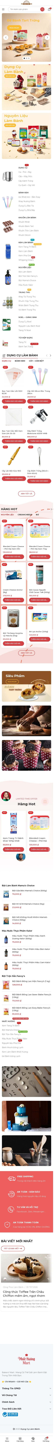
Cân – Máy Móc (25, 176)
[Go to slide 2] (26, 58)
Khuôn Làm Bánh (27, 217)
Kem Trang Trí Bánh (30, 246)
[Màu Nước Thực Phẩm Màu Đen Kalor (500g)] (6, 953)
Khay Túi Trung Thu (27, 297)
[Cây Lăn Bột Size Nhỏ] (14, 457)
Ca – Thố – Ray (25, 172)
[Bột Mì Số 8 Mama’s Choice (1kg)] (6, 907)
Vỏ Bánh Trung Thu (27, 310)
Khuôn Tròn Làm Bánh (29, 230)
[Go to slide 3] (28, 58)
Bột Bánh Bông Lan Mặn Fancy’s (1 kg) (31, 981)
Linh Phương (13, 1279)
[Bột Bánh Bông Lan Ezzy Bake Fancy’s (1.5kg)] (6, 1011)
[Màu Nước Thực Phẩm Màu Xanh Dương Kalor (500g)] (6, 939)
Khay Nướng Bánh (27, 201)
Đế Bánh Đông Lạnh (11, 1056)
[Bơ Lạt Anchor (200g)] (39, 617)
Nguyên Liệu (26, 267)
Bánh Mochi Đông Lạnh (12, 1047)
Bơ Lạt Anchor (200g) (38, 631)
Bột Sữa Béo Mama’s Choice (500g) (29, 890)
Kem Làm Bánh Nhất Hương (15, 1052)
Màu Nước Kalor (26, 285)
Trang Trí (22, 342)
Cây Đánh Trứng (26, 181)
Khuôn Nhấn (24, 222)
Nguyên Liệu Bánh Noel (29, 326)
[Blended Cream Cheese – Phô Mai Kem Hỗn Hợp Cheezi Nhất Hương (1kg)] (13, 531)
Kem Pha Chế (25, 255)
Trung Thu (25, 292)
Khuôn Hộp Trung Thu (28, 301)
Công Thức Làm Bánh (13, 1287)
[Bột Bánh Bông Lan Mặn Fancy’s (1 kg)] (6, 985)
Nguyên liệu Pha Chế (11, 1042)
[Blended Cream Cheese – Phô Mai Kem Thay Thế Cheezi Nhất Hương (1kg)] (39, 531)
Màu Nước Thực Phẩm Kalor (17, 931)
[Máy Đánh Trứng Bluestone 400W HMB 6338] (39, 417)
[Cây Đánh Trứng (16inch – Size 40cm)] (39, 457)
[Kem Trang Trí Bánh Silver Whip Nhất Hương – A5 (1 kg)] (13, 822)
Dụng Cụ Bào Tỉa (26, 206)
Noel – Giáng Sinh (28, 317)
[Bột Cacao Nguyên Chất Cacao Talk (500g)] (39, 574)
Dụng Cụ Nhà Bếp (27, 210)
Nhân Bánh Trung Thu (28, 305)
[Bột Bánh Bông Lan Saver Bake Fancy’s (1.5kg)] (6, 998)
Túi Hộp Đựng (26, 338)
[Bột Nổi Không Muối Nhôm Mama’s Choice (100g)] (6, 921)
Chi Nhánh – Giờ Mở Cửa (16, 1381)
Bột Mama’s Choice (27, 280)
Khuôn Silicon (25, 235)
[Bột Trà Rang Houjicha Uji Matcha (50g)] (13, 618)
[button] (5, 37)
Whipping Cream (27, 259)
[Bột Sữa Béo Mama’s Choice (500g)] (6, 894)
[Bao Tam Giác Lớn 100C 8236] (14, 377)
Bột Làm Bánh (25, 272)
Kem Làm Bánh (26, 242)
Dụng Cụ (23, 167)
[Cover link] (26, 87)
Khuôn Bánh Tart (26, 226)
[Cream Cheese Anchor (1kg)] (13, 574)
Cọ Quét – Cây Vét (27, 185)
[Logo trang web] (26, 2)
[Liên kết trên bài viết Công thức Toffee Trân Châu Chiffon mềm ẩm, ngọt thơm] (26, 1268)
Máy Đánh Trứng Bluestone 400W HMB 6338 (37, 433)
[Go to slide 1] (24, 58)
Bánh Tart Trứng (28, 346)
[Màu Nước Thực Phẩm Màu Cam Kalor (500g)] (6, 966)
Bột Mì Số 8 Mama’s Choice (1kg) (28, 904)
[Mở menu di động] (3, 9)
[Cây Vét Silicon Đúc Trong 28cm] (39, 377)
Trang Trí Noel (25, 330)
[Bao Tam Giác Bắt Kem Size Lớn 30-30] (14, 417)
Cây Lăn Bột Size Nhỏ (11, 471)
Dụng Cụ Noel (25, 321)
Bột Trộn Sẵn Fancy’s (28, 276)
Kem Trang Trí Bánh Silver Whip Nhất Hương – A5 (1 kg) (13, 841)
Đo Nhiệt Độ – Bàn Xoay (29, 197)
